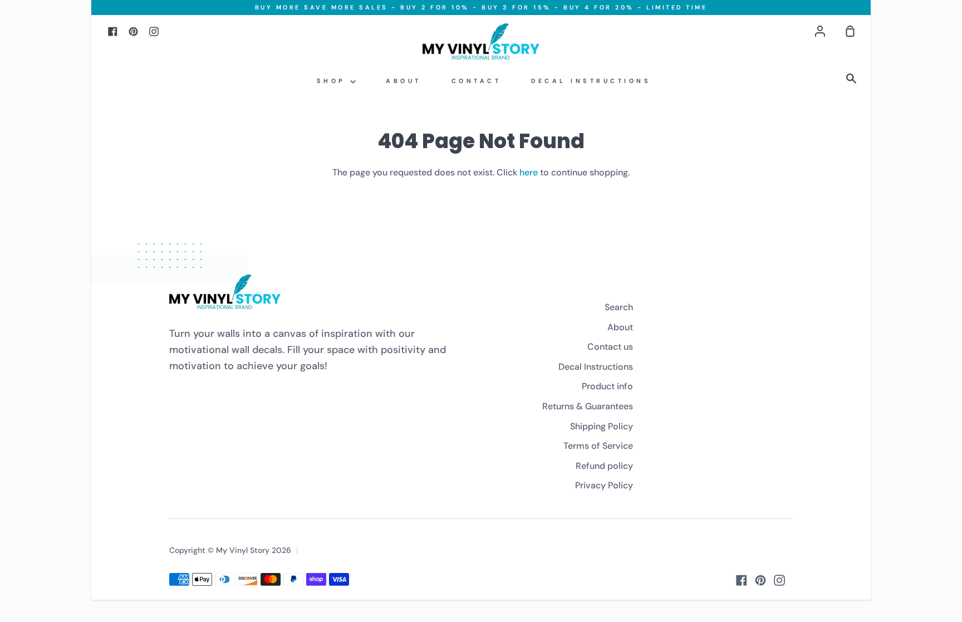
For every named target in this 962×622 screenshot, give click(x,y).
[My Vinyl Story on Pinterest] (760, 580)
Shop (334, 81)
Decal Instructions (591, 81)
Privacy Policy (604, 485)
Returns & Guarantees (587, 406)
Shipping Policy (601, 426)
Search (619, 307)
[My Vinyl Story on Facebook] (741, 580)
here (528, 172)
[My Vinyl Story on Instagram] (779, 580)
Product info (607, 386)
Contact (476, 81)
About (403, 81)
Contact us (610, 346)
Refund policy (604, 466)
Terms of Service (598, 446)
